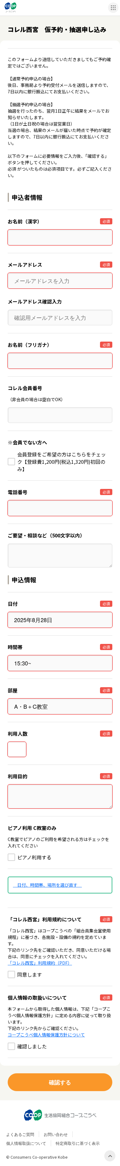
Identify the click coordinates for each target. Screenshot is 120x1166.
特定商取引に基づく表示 (78, 1143)
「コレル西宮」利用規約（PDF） (40, 963)
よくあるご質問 (20, 1134)
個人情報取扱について (26, 1143)
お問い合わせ (56, 1134)
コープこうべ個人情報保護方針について (46, 1035)
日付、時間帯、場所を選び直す (47, 885)
